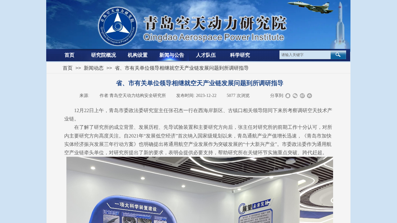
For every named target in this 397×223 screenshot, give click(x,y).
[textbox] (305, 54)
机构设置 (138, 55)
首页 (69, 55)
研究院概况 (103, 55)
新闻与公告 (171, 55)
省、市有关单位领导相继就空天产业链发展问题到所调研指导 (182, 68)
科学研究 (240, 55)
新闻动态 (94, 68)
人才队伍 (206, 55)
